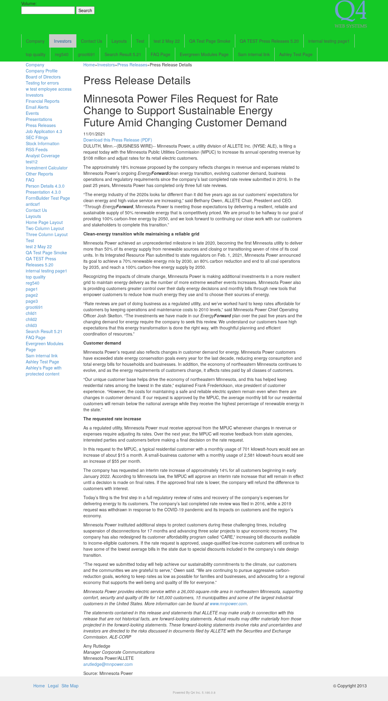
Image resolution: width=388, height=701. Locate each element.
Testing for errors (42, 83)
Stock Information (42, 143)
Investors (63, 41)
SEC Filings (37, 137)
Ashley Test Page (296, 54)
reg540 (62, 54)
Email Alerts (37, 107)
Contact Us (91, 41)
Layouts (119, 41)
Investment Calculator (47, 168)
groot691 (86, 54)
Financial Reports (42, 101)
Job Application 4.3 (44, 131)
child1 (31, 313)
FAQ (30, 180)
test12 (32, 162)
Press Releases (41, 125)
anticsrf (33, 204)
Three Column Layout (47, 234)
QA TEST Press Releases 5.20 (269, 41)
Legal (53, 686)
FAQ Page (160, 54)
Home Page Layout (44, 222)
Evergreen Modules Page (204, 54)
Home (89, 65)
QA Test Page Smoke (209, 41)
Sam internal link (254, 54)
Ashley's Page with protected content (44, 371)
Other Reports (39, 174)
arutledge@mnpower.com (108, 664)
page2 (32, 295)
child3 (31, 325)
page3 (32, 301)
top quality (35, 54)
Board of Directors (43, 77)
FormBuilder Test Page (48, 198)
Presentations (39, 119)
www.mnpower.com (228, 603)
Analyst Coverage (43, 155)
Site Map (70, 686)
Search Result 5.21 (123, 54)
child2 (31, 319)
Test (140, 41)
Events (32, 113)
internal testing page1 (329, 41)
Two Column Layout (45, 228)
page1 (32, 289)
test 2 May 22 (167, 41)
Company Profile (42, 71)
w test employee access (49, 89)
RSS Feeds (37, 149)
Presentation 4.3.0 (43, 192)
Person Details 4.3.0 (45, 186)
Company (35, 41)
